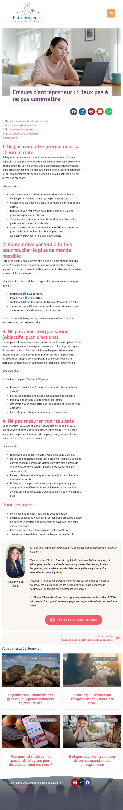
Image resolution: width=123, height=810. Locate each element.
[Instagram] (81, 782)
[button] (73, 111)
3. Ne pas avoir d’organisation (18, 129)
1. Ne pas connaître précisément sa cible (25, 121)
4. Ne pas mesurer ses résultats (20, 133)
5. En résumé (9, 137)
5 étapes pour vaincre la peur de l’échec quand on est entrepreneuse (92, 760)
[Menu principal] (111, 13)
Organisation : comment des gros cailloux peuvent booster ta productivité (30, 699)
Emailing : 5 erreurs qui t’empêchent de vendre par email (92, 699)
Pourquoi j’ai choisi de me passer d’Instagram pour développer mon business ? (30, 760)
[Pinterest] (75, 782)
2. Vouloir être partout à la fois (19, 125)
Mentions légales (18, 786)
